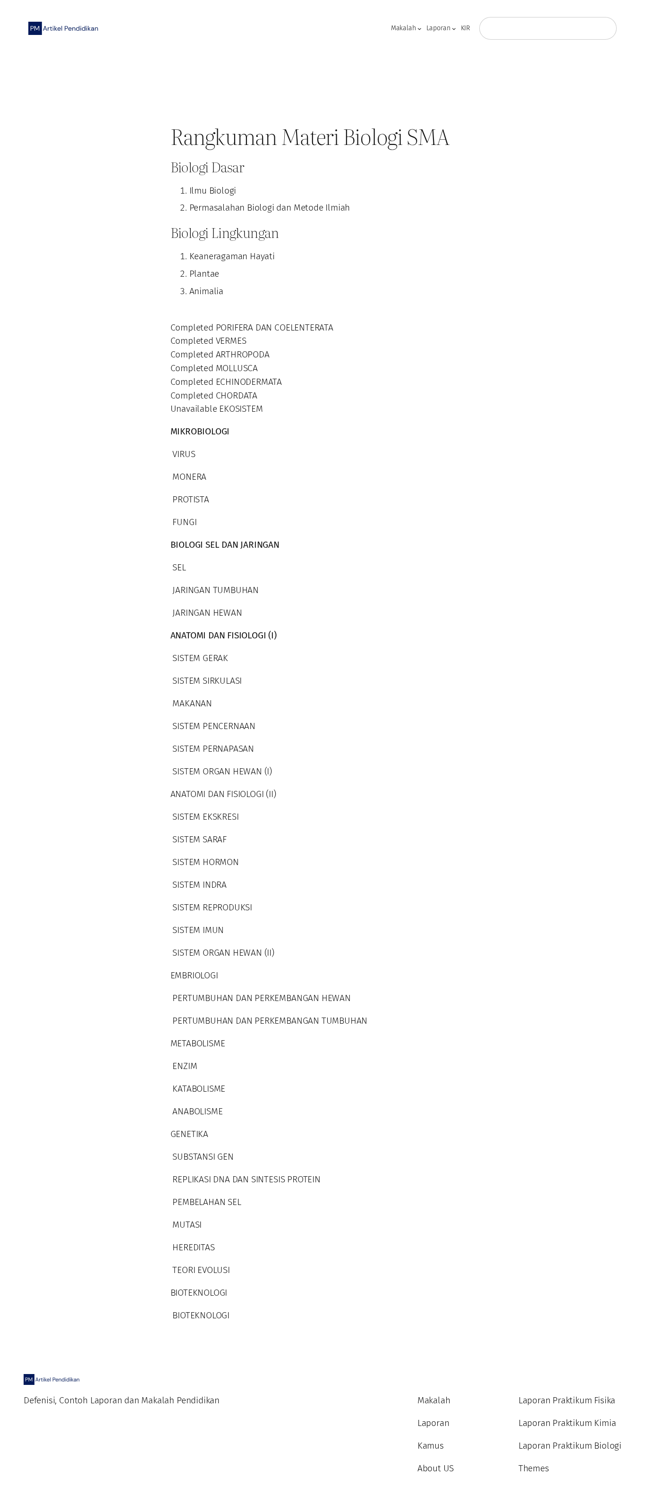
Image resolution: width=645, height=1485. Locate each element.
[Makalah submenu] (419, 28)
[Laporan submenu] (454, 28)
